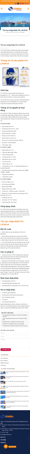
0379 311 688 (5, 432)
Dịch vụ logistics (4, 360)
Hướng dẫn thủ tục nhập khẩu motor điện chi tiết (13, 321)
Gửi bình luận (6, 349)
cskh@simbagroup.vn (7, 434)
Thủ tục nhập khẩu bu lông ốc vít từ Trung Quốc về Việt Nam (15, 319)
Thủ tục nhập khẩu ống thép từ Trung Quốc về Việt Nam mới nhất (15, 315)
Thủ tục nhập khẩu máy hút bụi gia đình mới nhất (16, 381)
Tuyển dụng (3, 365)
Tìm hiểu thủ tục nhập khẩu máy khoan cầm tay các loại (15, 325)
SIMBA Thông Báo (4, 363)
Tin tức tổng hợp (4, 358)
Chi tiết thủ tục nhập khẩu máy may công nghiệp (13, 323)
